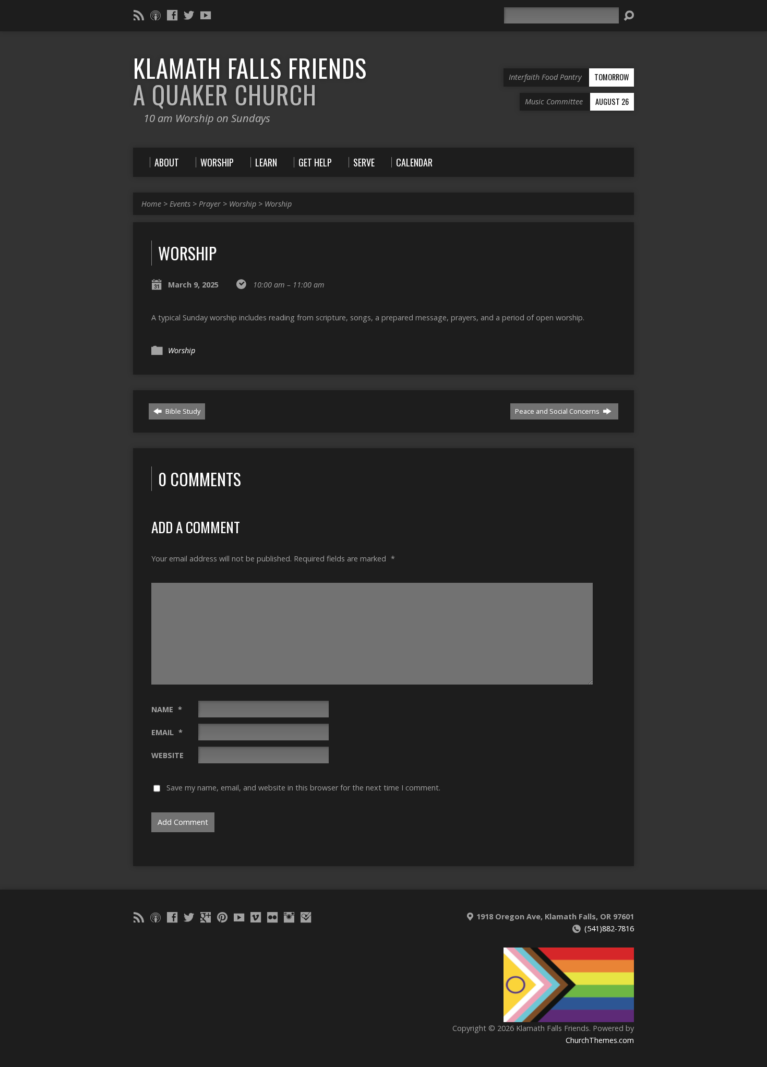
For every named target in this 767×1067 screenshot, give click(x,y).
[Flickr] (272, 917)
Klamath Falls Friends (250, 81)
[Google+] (205, 917)
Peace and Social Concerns (558, 411)
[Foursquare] (306, 917)
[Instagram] (289, 917)
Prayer (210, 204)
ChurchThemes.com (600, 1040)
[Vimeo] (255, 917)
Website (167, 755)
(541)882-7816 (609, 928)
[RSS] (139, 15)
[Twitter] (189, 15)
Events (180, 204)
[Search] (629, 15)
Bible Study (182, 411)
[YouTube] (205, 15)
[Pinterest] (222, 917)
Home (151, 204)
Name (166, 709)
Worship (242, 204)
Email (167, 732)
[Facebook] (172, 15)
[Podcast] (155, 15)
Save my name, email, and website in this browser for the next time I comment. (303, 788)
